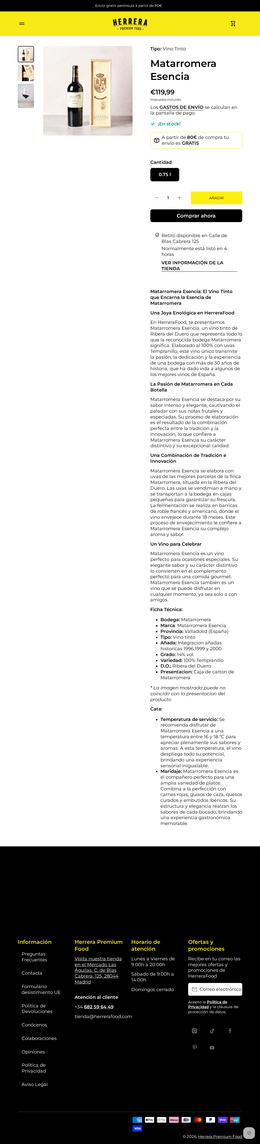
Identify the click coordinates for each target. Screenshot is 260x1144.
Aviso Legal (35, 1084)
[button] (233, 23)
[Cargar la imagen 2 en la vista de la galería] (26, 73)
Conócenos (34, 1024)
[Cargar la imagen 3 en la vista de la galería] (26, 96)
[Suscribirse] (236, 989)
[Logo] (130, 23)
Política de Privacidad (34, 1068)
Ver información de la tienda (192, 265)
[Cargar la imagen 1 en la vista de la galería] (26, 54)
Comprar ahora (196, 216)
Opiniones (33, 1051)
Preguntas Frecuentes (34, 956)
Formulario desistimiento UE (41, 989)
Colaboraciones (39, 1038)
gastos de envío (181, 107)
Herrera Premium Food (220, 1136)
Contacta (32, 973)
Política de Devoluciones (37, 1008)
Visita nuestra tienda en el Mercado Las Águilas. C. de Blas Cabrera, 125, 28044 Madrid (98, 970)
